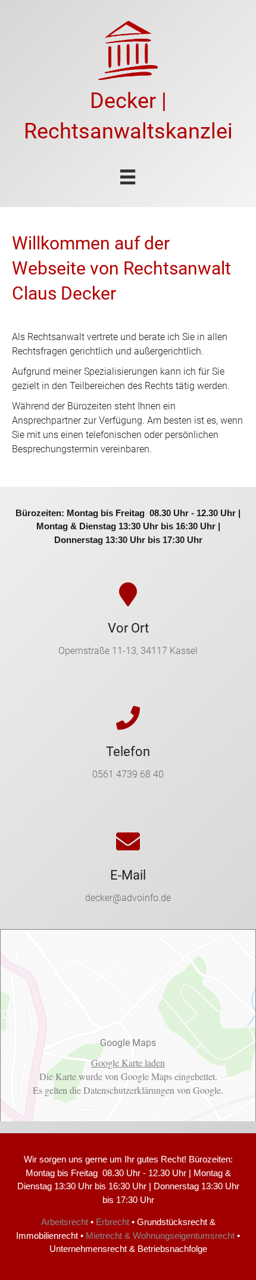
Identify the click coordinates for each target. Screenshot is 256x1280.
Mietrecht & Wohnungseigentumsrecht (160, 1235)
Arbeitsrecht (64, 1222)
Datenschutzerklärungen (129, 1090)
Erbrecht (112, 1222)
